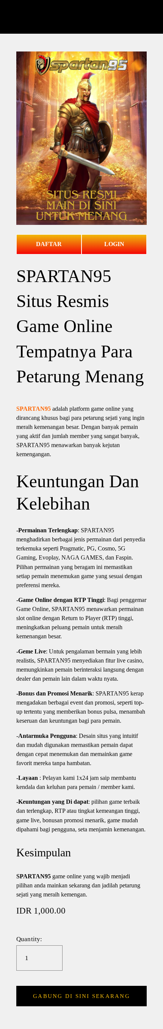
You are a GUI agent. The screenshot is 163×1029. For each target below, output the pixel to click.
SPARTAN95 (33, 408)
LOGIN (114, 244)
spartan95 (81, 17)
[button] (81, 996)
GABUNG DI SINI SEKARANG (81, 996)
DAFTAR (49, 244)
